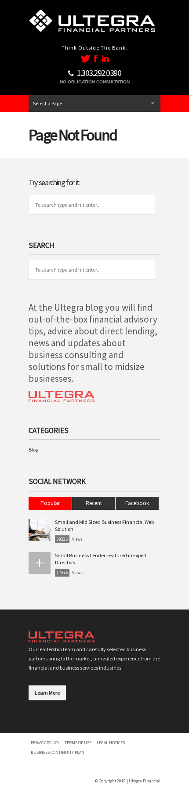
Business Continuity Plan (57, 752)
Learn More (47, 692)
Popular (50, 503)
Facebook (137, 503)
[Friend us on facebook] (96, 58)
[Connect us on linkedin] (105, 58)
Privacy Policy (45, 743)
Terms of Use (78, 743)
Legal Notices (111, 743)
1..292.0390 (98, 72)
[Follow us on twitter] (85, 58)
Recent (94, 503)
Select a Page (47, 103)
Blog (33, 449)
